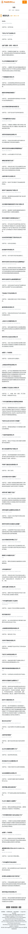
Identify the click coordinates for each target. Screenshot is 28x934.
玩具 (13, 10)
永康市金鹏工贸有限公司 (8, 587)
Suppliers (13, 916)
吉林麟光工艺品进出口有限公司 (10, 387)
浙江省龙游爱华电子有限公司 (10, 448)
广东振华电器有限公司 (8, 435)
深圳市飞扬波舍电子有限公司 (10, 190)
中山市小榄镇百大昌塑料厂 (9, 801)
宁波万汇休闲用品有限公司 (9, 654)
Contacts (21, 916)
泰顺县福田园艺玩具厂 (8, 160)
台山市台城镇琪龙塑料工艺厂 (10, 749)
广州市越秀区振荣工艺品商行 (10, 600)
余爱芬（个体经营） (7, 352)
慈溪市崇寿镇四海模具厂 (8, 92)
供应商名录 (5, 914)
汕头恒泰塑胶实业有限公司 (9, 773)
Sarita (3, 21)
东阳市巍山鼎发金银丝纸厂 (9, 787)
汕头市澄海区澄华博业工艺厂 (10, 539)
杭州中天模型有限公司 (8, 699)
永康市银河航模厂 (7, 735)
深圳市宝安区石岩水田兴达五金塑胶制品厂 (13, 261)
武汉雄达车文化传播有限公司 (10, 761)
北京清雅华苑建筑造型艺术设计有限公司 (13, 204)
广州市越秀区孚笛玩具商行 (9, 862)
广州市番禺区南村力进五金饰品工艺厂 (12, 815)
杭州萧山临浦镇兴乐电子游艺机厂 (11, 876)
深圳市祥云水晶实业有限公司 (10, 337)
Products (23, 914)
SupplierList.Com (10, 927)
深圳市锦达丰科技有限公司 (9, 892)
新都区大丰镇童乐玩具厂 (8, 555)
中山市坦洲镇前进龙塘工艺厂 (10, 61)
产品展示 (10, 914)
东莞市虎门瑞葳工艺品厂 (8, 492)
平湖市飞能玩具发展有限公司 (10, 464)
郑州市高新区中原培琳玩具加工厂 (11, 218)
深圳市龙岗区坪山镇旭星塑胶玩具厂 (12, 279)
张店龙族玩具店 (6, 614)
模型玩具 (17, 10)
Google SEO (23, 911)
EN (24, 2)
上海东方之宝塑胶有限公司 (9, 321)
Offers (16, 916)
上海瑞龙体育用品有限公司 (9, 364)
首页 (10, 10)
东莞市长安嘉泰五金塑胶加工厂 (10, 680)
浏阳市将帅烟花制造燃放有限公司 (11, 668)
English (18, 914)
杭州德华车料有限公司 (8, 249)
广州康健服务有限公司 (8, 77)
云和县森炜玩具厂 (7, 569)
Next (20, 907)
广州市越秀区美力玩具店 (8, 118)
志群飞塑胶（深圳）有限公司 (10, 45)
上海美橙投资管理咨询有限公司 (10, 628)
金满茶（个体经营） (7, 832)
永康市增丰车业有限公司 (8, 176)
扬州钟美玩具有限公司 (8, 307)
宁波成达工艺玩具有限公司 (9, 293)
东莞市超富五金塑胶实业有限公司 (11, 510)
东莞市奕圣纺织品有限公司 (9, 134)
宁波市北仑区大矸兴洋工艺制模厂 (11, 421)
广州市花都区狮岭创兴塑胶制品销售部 (12, 401)
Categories (7, 916)
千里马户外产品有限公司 (8, 33)
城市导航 (14, 914)
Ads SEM (14, 913)
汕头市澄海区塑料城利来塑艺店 (10, 106)
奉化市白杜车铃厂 (7, 721)
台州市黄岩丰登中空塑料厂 (9, 476)
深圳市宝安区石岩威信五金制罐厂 (11, 524)
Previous (8, 907)
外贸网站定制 (9, 911)
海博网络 (3, 911)
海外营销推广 (16, 911)
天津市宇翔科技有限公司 (8, 640)
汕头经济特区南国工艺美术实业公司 (12, 237)
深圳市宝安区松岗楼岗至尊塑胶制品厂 (12, 148)
